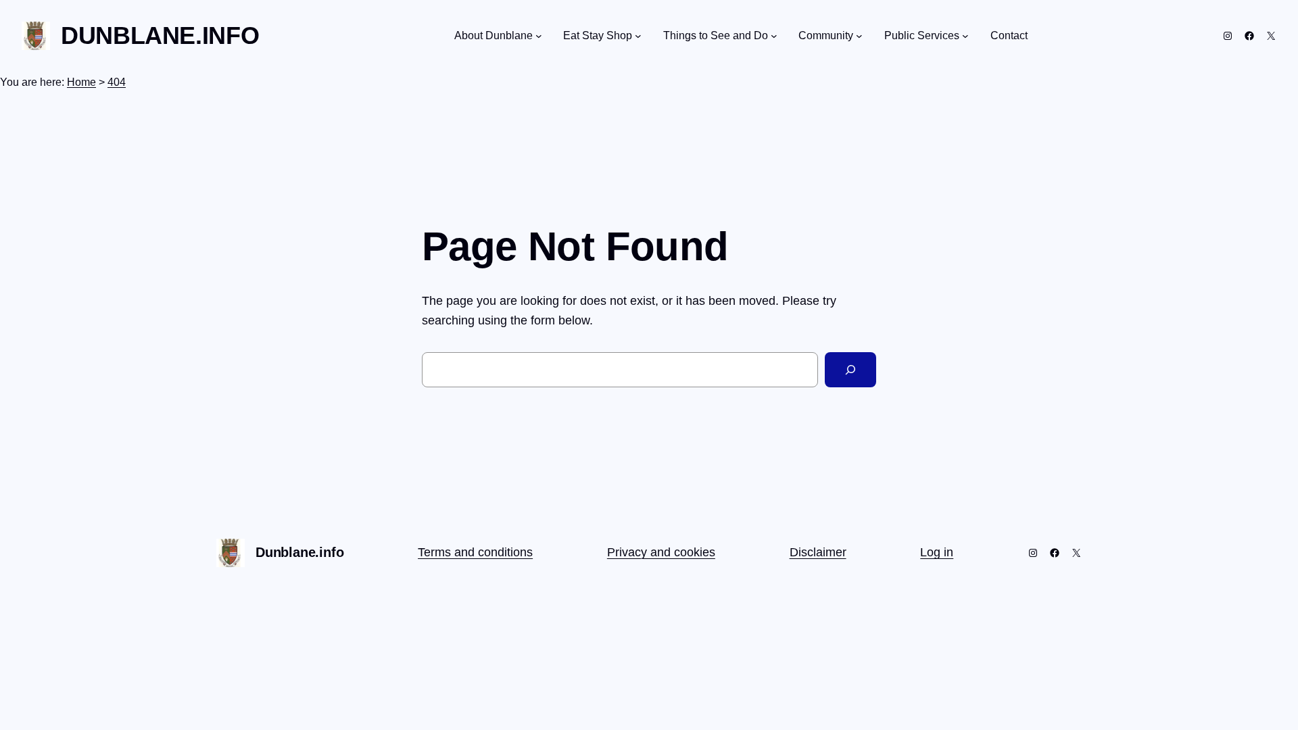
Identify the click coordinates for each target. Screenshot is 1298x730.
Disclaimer (818, 552)
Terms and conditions (475, 552)
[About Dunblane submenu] (538, 35)
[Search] (850, 369)
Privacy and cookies (661, 552)
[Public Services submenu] (965, 35)
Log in (936, 552)
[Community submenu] (859, 35)
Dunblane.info (160, 35)
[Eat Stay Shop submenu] (638, 35)
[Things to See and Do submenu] (774, 35)
